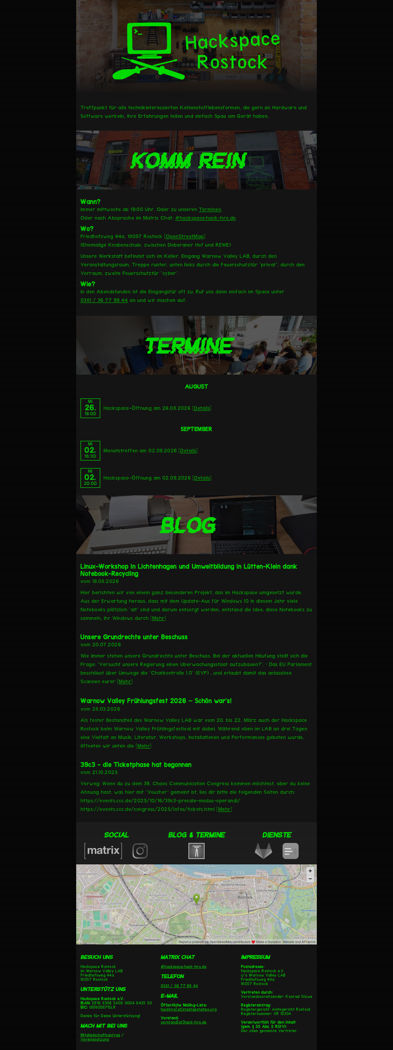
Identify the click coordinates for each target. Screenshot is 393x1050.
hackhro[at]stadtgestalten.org (189, 1009)
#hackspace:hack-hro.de (183, 967)
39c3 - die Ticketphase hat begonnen (136, 764)
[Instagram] (140, 857)
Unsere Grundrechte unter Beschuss (134, 636)
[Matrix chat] (103, 857)
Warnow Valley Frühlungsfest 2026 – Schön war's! (156, 700)
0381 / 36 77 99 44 (179, 986)
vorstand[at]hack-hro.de (183, 1022)
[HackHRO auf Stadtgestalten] (196, 857)
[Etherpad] (290, 857)
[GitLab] (263, 857)
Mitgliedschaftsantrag (100, 1035)
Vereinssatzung (94, 1039)
